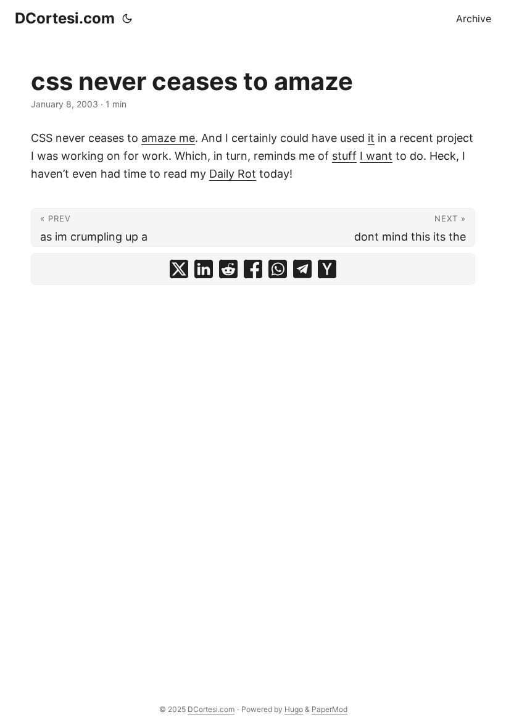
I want (376, 155)
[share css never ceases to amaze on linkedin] (203, 269)
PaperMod (329, 709)
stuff (344, 155)
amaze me (168, 137)
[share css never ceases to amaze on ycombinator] (327, 269)
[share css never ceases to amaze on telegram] (302, 269)
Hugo (293, 709)
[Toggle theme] (127, 18)
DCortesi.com (65, 18)
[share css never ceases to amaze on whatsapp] (277, 269)
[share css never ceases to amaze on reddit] (228, 269)
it (371, 137)
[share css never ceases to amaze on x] (179, 269)
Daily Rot (232, 173)
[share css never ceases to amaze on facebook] (253, 269)
